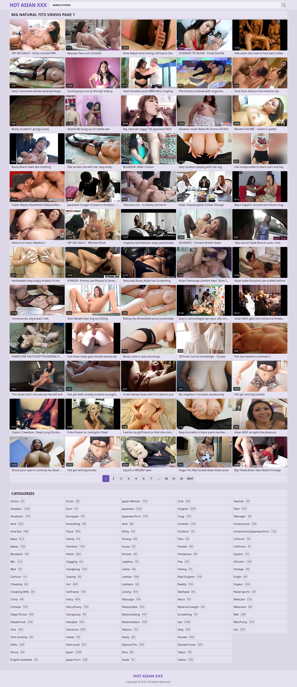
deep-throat (22, 614)
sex (184, 622)
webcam (243, 599)
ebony (17, 652)
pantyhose (187, 554)
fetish (73, 554)
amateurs (20, 516)
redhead (186, 592)
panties (185, 546)
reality (185, 584)
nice (127, 652)
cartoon (18, 577)
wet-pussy (244, 622)
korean (129, 554)
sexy (184, 629)
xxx (239, 629)
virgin (240, 577)
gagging (74, 561)
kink (127, 524)
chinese (19, 607)
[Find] (284, 5)
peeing (185, 569)
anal (16, 524)
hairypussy (76, 614)
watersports (245, 592)
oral (184, 501)
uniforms (242, 546)
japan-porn (76, 660)
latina (129, 569)
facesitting (76, 524)
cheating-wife (22, 592)
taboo (184, 652)
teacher (242, 501)
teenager (242, 516)
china (17, 599)
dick (16, 629)
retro (184, 599)
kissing (129, 539)
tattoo (185, 660)
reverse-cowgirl (191, 607)
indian (73, 637)
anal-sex (19, 531)
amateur (20, 509)
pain (183, 539)
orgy (184, 516)
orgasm (186, 509)
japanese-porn (135, 516)
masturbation (134, 622)
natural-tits (133, 645)
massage (131, 599)
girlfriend (76, 592)
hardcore (75, 629)
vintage (241, 569)
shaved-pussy (190, 645)
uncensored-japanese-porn (255, 531)
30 (166, 478)
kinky (128, 531)
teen (240, 509)
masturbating (134, 614)
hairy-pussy (77, 607)
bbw (16, 569)
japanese (132, 509)
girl (72, 584)
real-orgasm (190, 577)
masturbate (133, 607)
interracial (76, 645)
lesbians (130, 584)
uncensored (245, 524)
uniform (242, 539)
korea (128, 546)
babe (17, 539)
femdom (75, 546)
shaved (186, 637)
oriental (186, 524)
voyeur (242, 584)
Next (190, 478)
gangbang (76, 569)
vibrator (242, 561)
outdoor (186, 531)
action (17, 501)
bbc (16, 561)
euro (72, 509)
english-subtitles (24, 660)
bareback (19, 554)
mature (130, 629)
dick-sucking (21, 637)
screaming (187, 614)
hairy (73, 599)
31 (174, 478)
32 (181, 478)
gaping (73, 577)
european (75, 516)
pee (183, 561)
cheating (19, 584)
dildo (17, 645)
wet (240, 614)
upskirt (241, 554)
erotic (72, 501)
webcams (243, 607)
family (73, 539)
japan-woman (134, 501)
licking (130, 592)
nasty (128, 637)
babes (17, 546)
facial (73, 531)
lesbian (130, 577)
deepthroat (21, 622)
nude (128, 660)
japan (73, 652)
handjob (75, 622)
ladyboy (130, 561)
